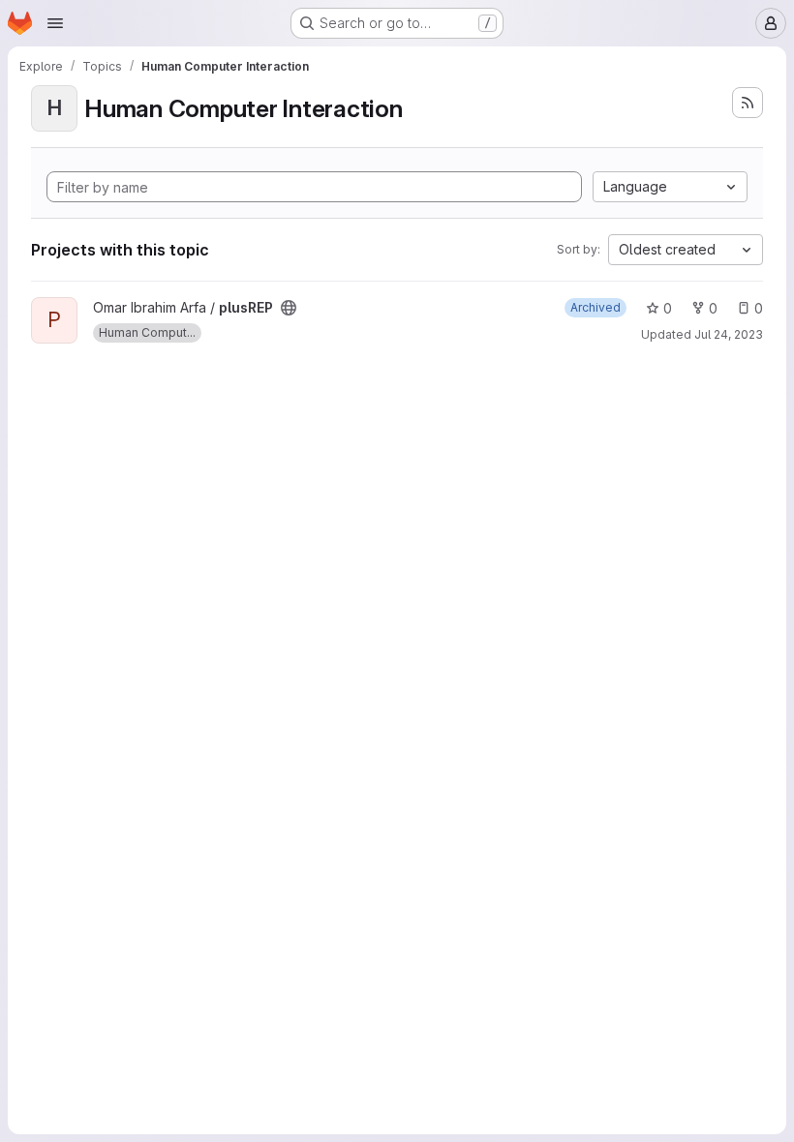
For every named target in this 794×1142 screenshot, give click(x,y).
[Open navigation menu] (55, 23)
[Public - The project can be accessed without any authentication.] (288, 308)
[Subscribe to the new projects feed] (747, 102)
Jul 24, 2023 (728, 334)
